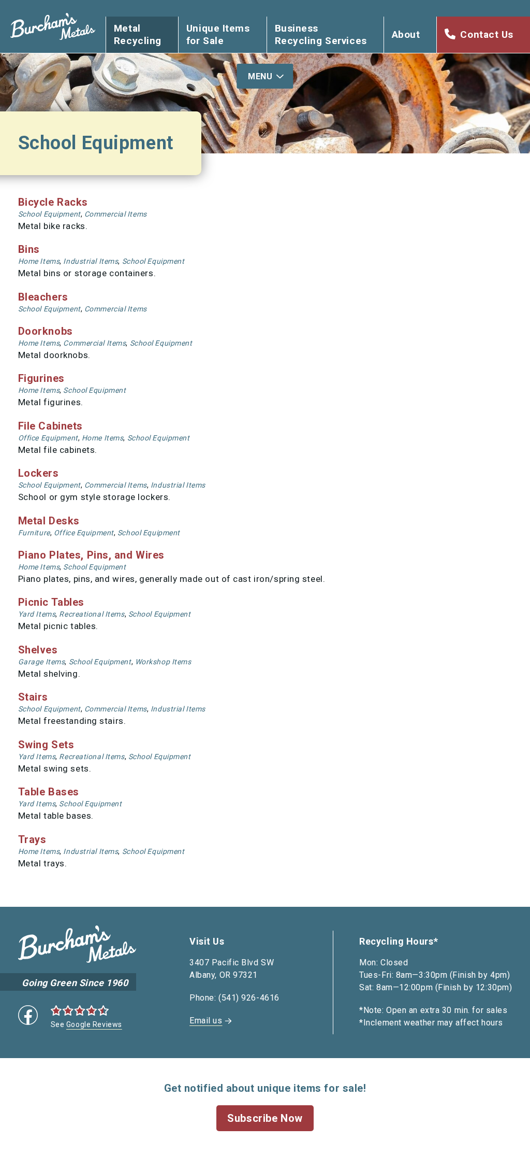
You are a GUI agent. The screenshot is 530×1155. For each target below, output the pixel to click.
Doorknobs (45, 331)
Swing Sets (46, 744)
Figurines (41, 378)
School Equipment (49, 214)
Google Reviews (94, 1024)
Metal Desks (49, 521)
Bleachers (43, 297)
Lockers (38, 473)
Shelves (38, 650)
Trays (32, 839)
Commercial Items (115, 214)
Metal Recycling (137, 34)
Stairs (33, 697)
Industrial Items (90, 261)
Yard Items (37, 614)
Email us (205, 1020)
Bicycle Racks (53, 202)
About (406, 34)
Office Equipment (48, 438)
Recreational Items (91, 614)
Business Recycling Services (321, 34)
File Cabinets (50, 426)
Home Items (39, 261)
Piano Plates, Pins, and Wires (91, 555)
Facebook (28, 1015)
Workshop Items (163, 662)
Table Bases (48, 792)
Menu (260, 76)
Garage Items (41, 662)
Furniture (34, 533)
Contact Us (486, 34)
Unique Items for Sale (218, 34)
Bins (29, 249)
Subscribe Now (264, 1118)
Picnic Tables (51, 602)
